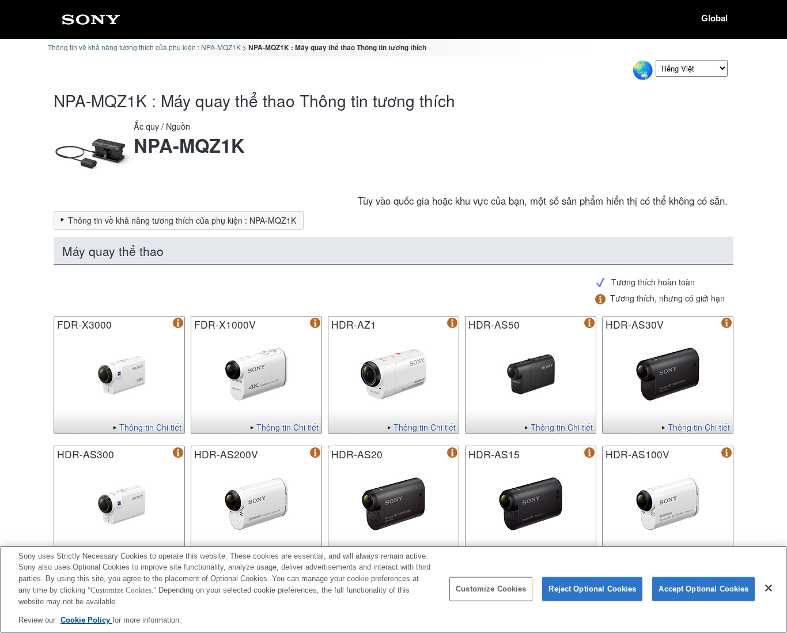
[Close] (768, 588)
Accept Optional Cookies (703, 589)
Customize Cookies (491, 589)
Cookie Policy (86, 619)
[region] (393, 589)
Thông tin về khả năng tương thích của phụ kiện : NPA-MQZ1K (144, 47)
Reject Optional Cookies (592, 589)
